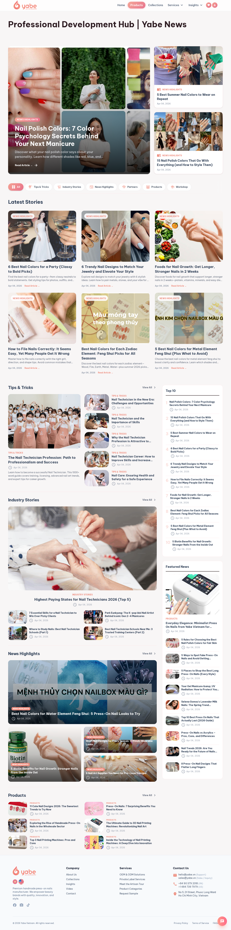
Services (176, 5)
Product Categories (131, 888)
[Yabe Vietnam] (25, 5)
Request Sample (129, 893)
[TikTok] (28, 905)
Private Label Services (132, 879)
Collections (155, 5)
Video (69, 888)
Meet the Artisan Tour (132, 884)
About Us (71, 874)
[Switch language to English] (21, 881)
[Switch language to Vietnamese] (15, 881)
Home (121, 5)
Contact (71, 893)
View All (149, 387)
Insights (196, 5)
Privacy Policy (181, 923)
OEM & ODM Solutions (132, 874)
